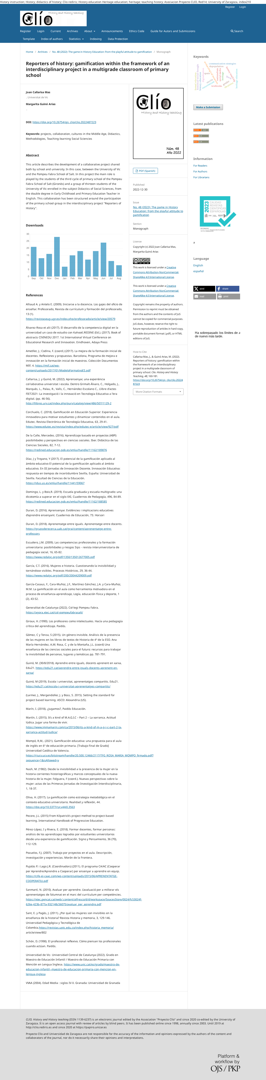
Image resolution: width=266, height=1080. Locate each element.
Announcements (112, 31)
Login (40, 31)
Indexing (96, 39)
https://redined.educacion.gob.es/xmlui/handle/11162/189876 (66, 450)
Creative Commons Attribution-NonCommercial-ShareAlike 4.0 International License (156, 272)
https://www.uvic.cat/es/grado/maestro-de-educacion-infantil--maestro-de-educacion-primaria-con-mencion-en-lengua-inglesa (73, 969)
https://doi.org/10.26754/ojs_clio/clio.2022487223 (64, 122)
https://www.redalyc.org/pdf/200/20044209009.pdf (59, 575)
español (198, 271)
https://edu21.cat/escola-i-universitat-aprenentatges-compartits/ (68, 686)
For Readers (200, 165)
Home (29, 52)
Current (56, 31)
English (198, 265)
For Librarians (201, 177)
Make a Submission (208, 107)
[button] (204, 289)
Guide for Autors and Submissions (173, 31)
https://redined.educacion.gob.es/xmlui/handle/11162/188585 (66, 501)
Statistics (75, 39)
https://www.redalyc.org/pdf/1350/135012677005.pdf (60, 557)
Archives (72, 31)
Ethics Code (136, 31)
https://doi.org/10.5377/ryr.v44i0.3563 (50, 807)
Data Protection (118, 39)
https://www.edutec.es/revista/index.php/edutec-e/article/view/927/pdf (72, 426)
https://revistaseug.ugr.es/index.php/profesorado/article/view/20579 (70, 319)
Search (238, 31)
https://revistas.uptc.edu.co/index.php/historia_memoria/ (76, 927)
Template (29, 39)
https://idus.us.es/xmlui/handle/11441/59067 (55, 483)
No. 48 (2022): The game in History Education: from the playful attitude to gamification (102, 52)
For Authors (200, 171)
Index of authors (52, 39)
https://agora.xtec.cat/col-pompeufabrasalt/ (54, 612)
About (88, 31)
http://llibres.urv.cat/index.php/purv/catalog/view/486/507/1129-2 (68, 403)
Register (25, 31)
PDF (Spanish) (146, 171)
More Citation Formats (149, 391)
